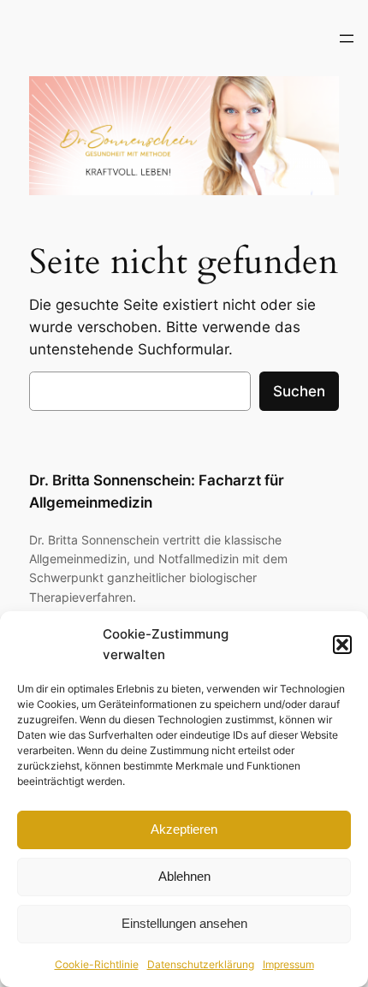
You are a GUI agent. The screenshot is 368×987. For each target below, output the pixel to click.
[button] (342, 644)
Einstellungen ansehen (184, 923)
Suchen (299, 391)
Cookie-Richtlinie (97, 964)
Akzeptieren (184, 829)
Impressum (288, 964)
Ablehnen (184, 876)
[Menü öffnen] (346, 38)
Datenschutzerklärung (200, 964)
